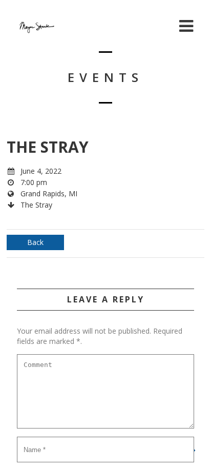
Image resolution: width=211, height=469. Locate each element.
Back (35, 242)
